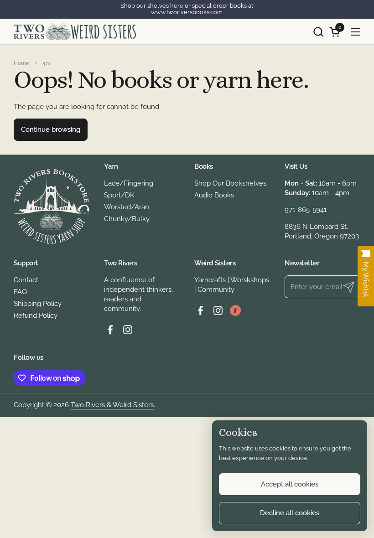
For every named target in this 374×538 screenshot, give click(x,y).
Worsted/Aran (126, 207)
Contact (26, 280)
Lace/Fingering (128, 183)
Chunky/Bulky (127, 219)
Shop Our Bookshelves (230, 183)
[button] (318, 31)
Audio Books (214, 195)
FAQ (20, 292)
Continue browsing (50, 129)
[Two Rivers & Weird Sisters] (75, 31)
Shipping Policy (38, 304)
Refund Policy (35, 315)
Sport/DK (119, 195)
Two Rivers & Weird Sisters (112, 405)
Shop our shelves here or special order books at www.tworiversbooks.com (186, 9)
